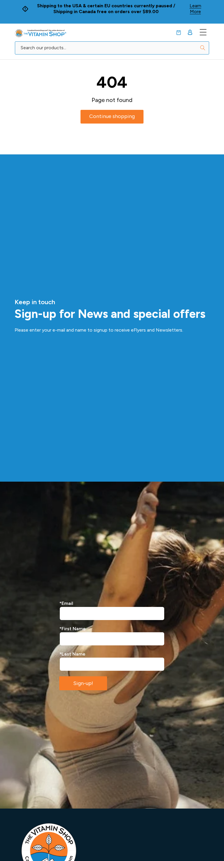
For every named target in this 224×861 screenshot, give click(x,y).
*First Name (73, 628)
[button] (178, 32)
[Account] (190, 32)
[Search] (202, 47)
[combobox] (112, 47)
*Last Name (72, 654)
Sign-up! (83, 683)
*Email (66, 603)
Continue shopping (112, 116)
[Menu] (203, 32)
